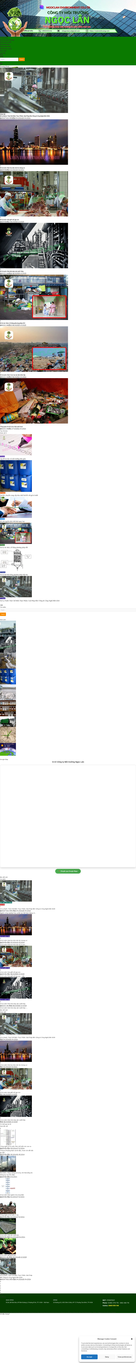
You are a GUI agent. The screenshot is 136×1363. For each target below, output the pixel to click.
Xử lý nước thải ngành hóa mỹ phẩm (12, 1195)
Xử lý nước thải (5, 42)
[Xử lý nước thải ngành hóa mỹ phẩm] (17, 1186)
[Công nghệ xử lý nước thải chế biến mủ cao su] (17, 1137)
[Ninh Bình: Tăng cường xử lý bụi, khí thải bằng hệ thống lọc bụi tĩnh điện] (17, 1164)
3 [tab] (0, 1288)
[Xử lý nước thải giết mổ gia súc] (68, 956)
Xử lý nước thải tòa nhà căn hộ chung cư (12, 168)
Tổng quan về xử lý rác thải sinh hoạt (11, 426)
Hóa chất (3, 51)
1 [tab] (0, 1284)
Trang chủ (4, 38)
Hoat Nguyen (7, 118)
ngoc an (5, 273)
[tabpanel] (17, 1139)
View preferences (124, 1357)
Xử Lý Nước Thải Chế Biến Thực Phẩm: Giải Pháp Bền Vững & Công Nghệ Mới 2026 (25, 116)
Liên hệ (2, 5)
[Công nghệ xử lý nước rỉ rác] (17, 1206)
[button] (132, 1339)
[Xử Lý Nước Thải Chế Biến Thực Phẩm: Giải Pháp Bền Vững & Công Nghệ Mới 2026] (68, 891)
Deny (107, 1357)
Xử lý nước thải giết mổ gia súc (9, 220)
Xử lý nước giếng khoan (8, 1255)
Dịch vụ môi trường (7, 40)
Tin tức (2, 905)
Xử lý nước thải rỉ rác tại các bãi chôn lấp (12, 375)
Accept (89, 1357)
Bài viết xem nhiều (6, 902)
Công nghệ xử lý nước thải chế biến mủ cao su (15, 1146)
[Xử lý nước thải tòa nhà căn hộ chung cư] (68, 924)
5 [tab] (0, 1292)
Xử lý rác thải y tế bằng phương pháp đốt (12, 323)
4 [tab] (0, 1290)
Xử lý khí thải (4, 44)
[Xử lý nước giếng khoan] (17, 1246)
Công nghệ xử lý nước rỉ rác (9, 1215)
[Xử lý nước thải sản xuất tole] (17, 1226)
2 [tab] (0, 1286)
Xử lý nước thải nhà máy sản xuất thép (11, 271)
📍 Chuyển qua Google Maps (68, 871)
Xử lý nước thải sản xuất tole (9, 1235)
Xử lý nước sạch (6, 49)
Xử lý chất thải (5, 46)
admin (4, 170)
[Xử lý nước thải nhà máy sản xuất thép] (68, 988)
